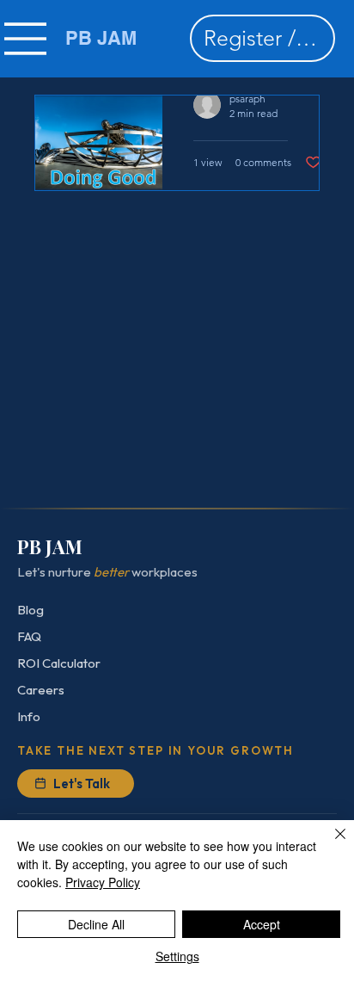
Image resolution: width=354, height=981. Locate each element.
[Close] (330, 844)
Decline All (96, 924)
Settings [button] (177, 956)
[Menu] (25, 38)
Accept (261, 924)
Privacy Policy (102, 882)
